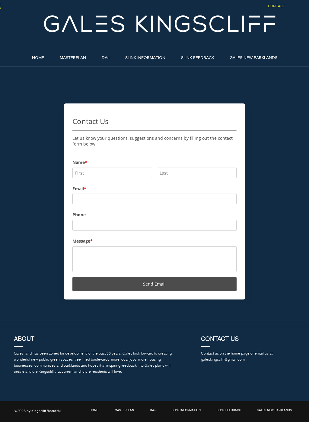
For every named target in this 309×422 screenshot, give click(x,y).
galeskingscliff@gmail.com (223, 359)
